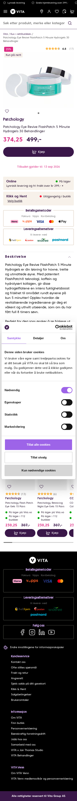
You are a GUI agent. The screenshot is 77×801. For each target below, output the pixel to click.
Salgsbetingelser (21, 694)
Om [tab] (63, 338)
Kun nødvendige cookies (39, 470)
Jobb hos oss (19, 739)
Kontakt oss (18, 662)
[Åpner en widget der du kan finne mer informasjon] (61, 784)
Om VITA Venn (20, 773)
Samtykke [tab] (14, 338)
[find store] (42, 11)
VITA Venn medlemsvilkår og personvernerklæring (42, 778)
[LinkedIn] (41, 632)
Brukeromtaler (20, 699)
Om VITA (16, 717)
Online (11, 181)
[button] (70, 23)
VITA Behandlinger (22, 755)
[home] (17, 11)
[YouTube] (51, 632)
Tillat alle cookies (38, 444)
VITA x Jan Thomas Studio (27, 750)
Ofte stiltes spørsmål (24, 667)
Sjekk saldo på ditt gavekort (28, 683)
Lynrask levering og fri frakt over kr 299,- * (34, 185)
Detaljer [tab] (38, 338)
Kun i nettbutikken (20, 33)
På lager (65, 181)
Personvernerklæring (24, 728)
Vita (5, 33)
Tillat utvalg (39, 457)
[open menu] (5, 11)
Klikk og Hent (16, 196)
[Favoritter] (57, 11)
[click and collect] (64, 11)
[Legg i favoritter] (7, 111)
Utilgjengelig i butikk (57, 196)
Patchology (13, 119)
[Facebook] (22, 632)
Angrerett (17, 678)
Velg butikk (15, 200)
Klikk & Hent (18, 689)
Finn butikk (17, 723)
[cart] (72, 11)
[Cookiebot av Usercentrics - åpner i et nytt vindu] (55, 327)
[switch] (66, 402)
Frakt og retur (19, 672)
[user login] (49, 11)
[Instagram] (32, 632)
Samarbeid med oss (23, 744)
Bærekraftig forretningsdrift (28, 733)
